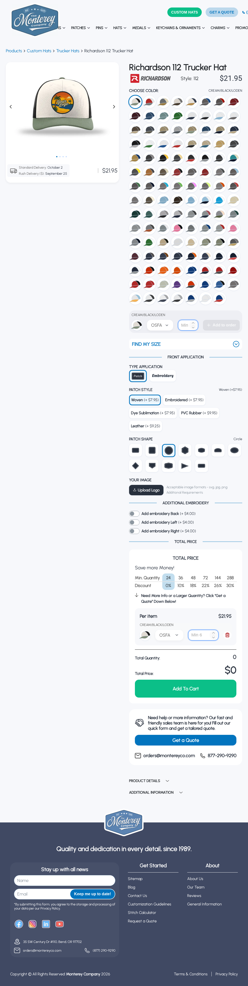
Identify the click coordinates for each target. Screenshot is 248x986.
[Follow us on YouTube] (59, 924)
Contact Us (137, 895)
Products (14, 50)
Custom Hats (39, 50)
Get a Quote (185, 740)
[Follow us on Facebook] (19, 924)
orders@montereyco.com (42, 950)
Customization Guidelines (149, 904)
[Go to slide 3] (63, 156)
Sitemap (135, 878)
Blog (131, 887)
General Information (204, 904)
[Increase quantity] (193, 323)
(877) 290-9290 (104, 950)
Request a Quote (142, 921)
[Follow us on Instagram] (32, 924)
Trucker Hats (67, 50)
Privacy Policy (227, 974)
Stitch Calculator (142, 912)
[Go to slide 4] (66, 156)
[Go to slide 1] (56, 156)
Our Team (195, 887)
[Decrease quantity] (193, 327)
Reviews (194, 895)
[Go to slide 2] (60, 156)
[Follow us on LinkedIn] (46, 924)
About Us (195, 878)
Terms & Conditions (191, 974)
